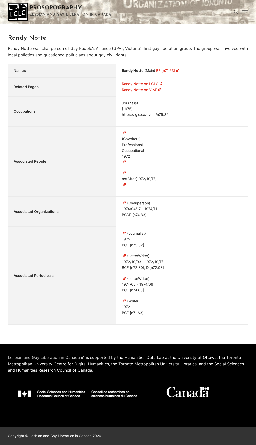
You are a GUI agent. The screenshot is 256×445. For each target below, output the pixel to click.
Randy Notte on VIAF (139, 90)
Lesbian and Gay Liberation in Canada (44, 357)
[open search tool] (236, 12)
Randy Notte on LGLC (140, 84)
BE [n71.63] (165, 70)
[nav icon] (245, 12)
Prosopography (56, 8)
